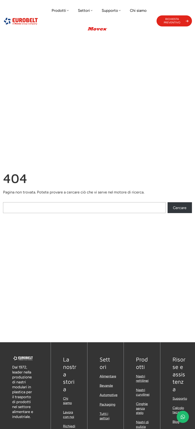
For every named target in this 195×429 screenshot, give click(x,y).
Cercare (179, 207)
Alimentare (108, 376)
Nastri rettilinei (142, 378)
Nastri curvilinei (142, 392)
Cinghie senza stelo (142, 408)
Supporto (180, 398)
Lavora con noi (68, 414)
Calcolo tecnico (178, 410)
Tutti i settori (104, 416)
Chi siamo (67, 400)
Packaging (107, 404)
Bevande (106, 386)
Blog (176, 422)
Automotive (108, 395)
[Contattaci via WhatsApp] (183, 417)
